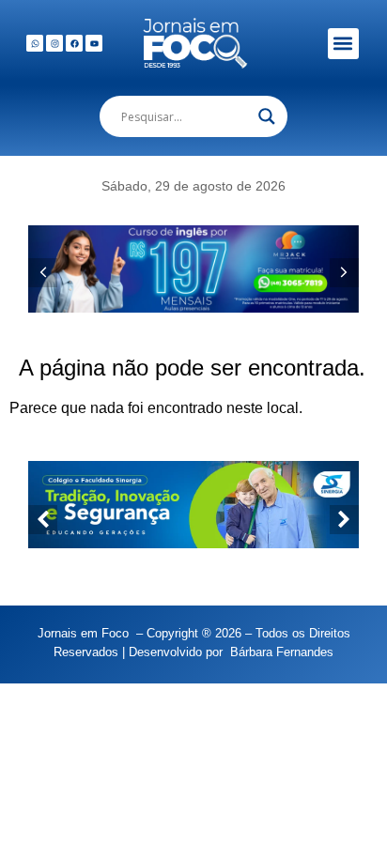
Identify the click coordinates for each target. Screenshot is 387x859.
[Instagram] (54, 43)
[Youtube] (93, 43)
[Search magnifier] (267, 116)
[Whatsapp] (34, 43)
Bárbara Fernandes (281, 652)
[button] (343, 43)
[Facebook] (74, 43)
